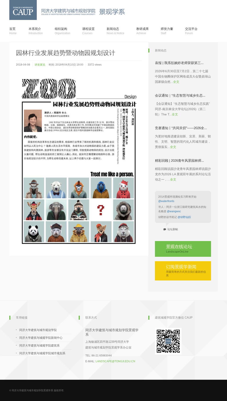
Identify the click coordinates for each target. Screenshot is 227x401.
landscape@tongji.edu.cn (115, 361)
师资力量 (167, 31)
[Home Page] (109, 10)
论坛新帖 (172, 229)
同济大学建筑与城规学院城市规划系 (42, 353)
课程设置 (88, 31)
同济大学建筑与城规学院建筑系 (39, 345)
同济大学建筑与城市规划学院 (38, 330)
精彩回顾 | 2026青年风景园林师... (179, 160)
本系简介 (36, 31)
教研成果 (142, 31)
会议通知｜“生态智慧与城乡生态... (180, 95)
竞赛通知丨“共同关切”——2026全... (181, 128)
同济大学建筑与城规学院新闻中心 (41, 337)
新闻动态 (115, 31)
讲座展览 (40, 64)
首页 (13, 31)
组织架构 (62, 31)
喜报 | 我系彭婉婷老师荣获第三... (179, 63)
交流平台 (191, 31)
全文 (176, 82)
